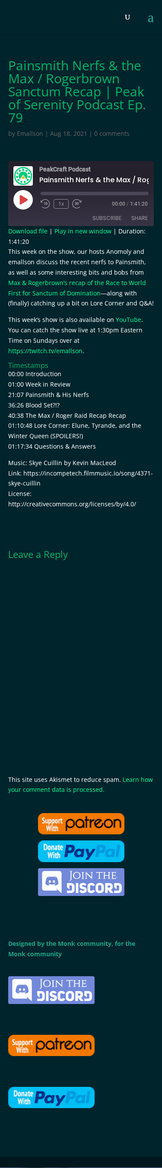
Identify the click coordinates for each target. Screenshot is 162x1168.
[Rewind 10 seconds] (45, 204)
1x (61, 204)
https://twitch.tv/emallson (45, 351)
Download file (28, 231)
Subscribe (106, 218)
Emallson (30, 133)
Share (139, 218)
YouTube (128, 319)
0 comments (112, 133)
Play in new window (82, 231)
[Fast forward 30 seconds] (77, 204)
